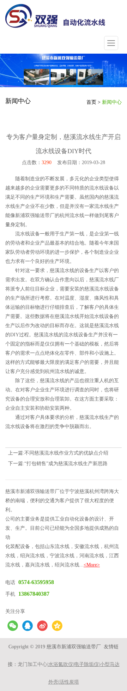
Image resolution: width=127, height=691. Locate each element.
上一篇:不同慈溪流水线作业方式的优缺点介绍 (58, 453)
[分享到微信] (12, 625)
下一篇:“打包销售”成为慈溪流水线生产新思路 (58, 463)
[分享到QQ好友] (27, 625)
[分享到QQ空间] (57, 625)
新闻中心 (112, 102)
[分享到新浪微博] (42, 625)
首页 (91, 102)
